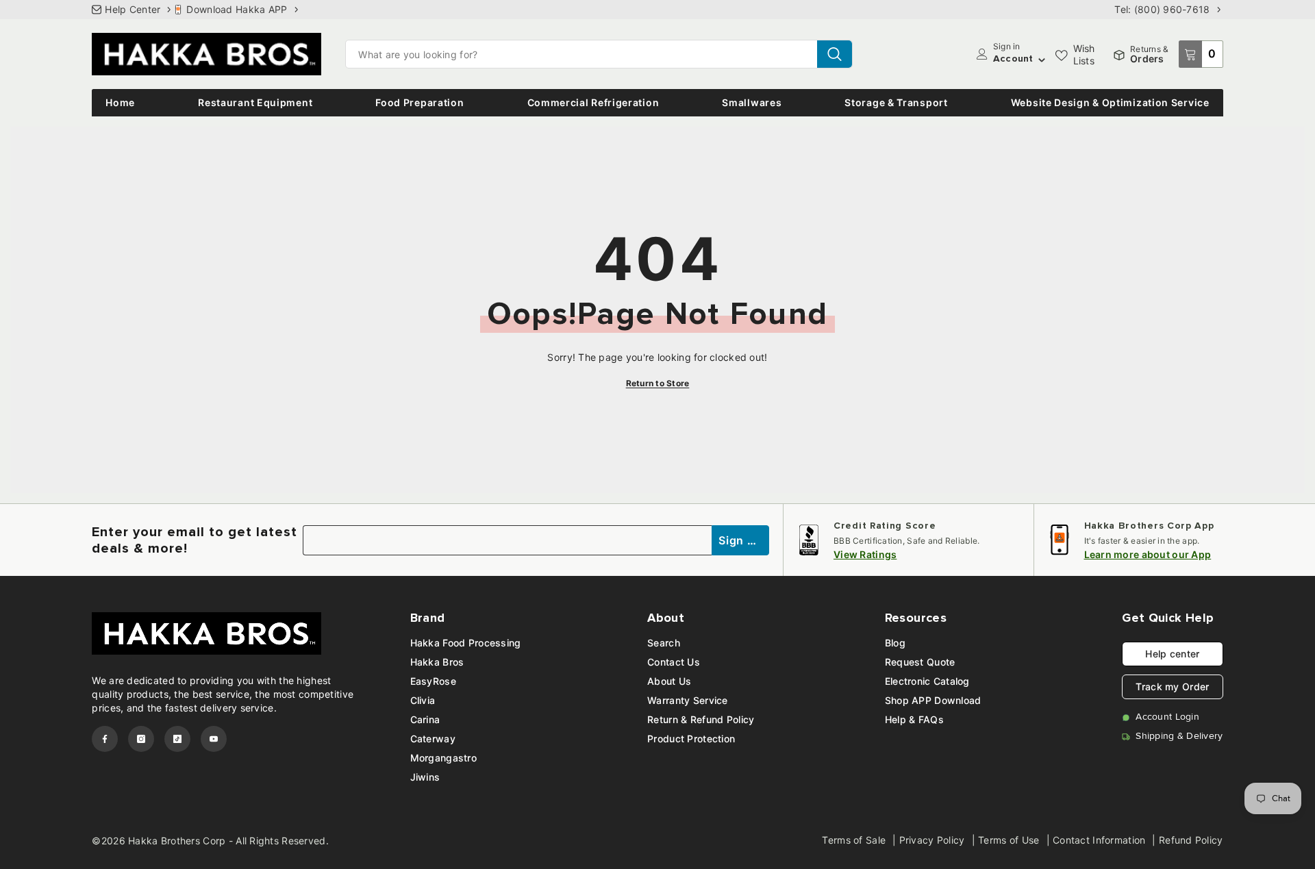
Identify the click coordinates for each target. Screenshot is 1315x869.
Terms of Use (1008, 840)
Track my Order (1172, 686)
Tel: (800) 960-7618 (1162, 9)
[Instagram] (141, 739)
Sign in (1006, 46)
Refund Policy (1191, 840)
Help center (1172, 653)
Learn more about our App (1148, 554)
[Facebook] (105, 739)
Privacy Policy (932, 840)
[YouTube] (214, 739)
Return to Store (658, 383)
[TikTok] (177, 739)
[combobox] (581, 54)
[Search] (599, 54)
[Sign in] (982, 54)
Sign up (741, 540)
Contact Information (1099, 840)
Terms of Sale (854, 840)
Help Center (132, 9)
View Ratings (865, 554)
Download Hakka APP (236, 9)
